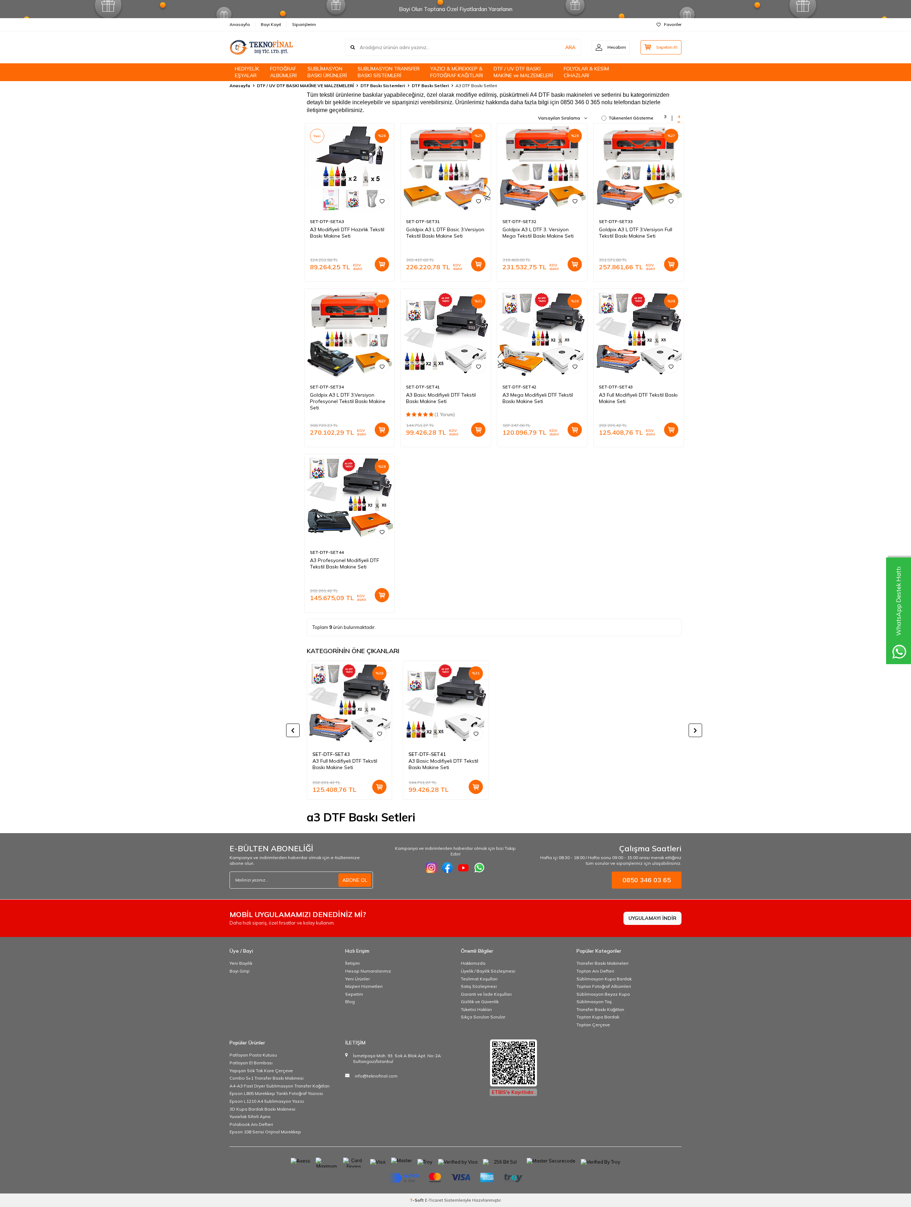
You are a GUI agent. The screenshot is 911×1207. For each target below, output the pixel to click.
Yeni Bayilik (241, 963)
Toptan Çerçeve (593, 1024)
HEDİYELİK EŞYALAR (247, 72)
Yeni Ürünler (357, 978)
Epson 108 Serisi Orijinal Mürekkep (265, 1131)
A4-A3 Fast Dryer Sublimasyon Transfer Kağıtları (280, 1086)
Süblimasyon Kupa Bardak (604, 978)
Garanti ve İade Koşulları (486, 994)
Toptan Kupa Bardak (597, 1017)
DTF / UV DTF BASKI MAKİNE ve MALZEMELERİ (523, 72)
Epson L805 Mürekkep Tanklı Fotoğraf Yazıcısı (276, 1093)
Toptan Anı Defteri (595, 971)
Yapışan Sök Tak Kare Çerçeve (261, 1070)
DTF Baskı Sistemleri (382, 85)
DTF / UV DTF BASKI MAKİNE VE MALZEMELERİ (305, 85)
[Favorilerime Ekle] (382, 201)
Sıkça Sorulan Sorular (483, 1017)
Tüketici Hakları (476, 1009)
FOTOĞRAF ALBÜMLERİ (283, 72)
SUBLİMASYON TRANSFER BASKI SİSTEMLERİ (389, 72)
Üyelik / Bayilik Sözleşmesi (488, 971)
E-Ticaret (434, 1200)
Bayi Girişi (239, 971)
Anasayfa (240, 24)
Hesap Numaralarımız (368, 971)
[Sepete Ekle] (382, 264)
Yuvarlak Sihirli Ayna (250, 1116)
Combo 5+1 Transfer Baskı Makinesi (267, 1078)
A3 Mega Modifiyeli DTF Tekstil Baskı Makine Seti (537, 398)
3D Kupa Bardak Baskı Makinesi (262, 1109)
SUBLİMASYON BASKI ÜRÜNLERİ (327, 72)
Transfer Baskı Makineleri (602, 963)
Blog (350, 1001)
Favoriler (672, 24)
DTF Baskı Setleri (430, 85)
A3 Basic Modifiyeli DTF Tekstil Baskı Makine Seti (441, 398)
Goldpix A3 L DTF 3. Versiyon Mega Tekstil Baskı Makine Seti (538, 232)
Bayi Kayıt (271, 24)
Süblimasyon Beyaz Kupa (603, 994)
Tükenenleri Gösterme (631, 118)
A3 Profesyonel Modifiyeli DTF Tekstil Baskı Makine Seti (344, 563)
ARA (570, 47)
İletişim (352, 963)
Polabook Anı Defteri (251, 1124)
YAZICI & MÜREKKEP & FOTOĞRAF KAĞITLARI (456, 72)
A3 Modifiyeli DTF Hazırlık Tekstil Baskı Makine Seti (347, 232)
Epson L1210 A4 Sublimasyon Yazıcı (267, 1101)
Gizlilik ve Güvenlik (480, 1001)
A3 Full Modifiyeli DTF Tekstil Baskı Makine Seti (638, 398)
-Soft (417, 1200)
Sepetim (354, 994)
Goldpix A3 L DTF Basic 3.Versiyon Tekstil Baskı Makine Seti (445, 232)
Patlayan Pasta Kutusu (253, 1055)
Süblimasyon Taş (594, 1001)
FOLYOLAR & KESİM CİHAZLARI (586, 72)
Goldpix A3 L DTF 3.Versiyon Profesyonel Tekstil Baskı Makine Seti (347, 401)
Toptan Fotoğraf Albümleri (603, 986)
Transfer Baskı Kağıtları (600, 1009)
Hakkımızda (473, 963)
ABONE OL (354, 880)
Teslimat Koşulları (479, 978)
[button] (293, 730)
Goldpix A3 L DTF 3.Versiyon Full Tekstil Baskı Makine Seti (635, 232)
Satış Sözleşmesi (479, 986)
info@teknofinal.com (376, 1076)
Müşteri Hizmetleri (364, 986)
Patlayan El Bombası (251, 1062)
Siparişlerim (304, 24)
